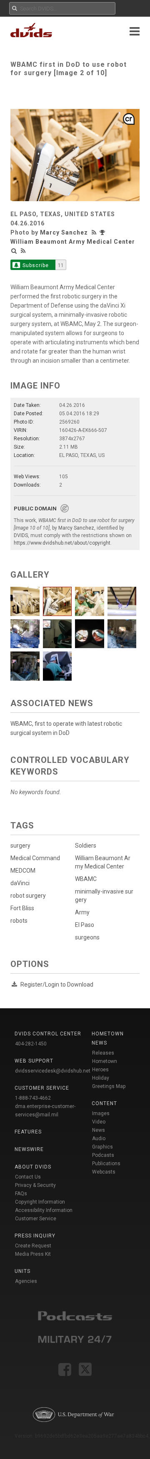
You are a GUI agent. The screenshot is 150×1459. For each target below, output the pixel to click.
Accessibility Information (43, 1210)
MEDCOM (22, 870)
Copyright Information (40, 1202)
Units (22, 1271)
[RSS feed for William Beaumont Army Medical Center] (23, 250)
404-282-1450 (31, 1044)
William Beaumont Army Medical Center (72, 241)
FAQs (21, 1193)
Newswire (29, 1149)
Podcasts (103, 1155)
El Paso (84, 924)
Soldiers (85, 845)
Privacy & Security (35, 1185)
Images (101, 1113)
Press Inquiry (35, 1236)
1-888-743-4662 (33, 1098)
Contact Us (28, 1177)
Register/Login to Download (56, 984)
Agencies (26, 1281)
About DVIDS (33, 1167)
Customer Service (35, 1219)
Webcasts (103, 1172)
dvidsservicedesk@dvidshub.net (52, 1071)
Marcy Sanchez (64, 232)
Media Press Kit (33, 1254)
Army (82, 912)
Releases (103, 1053)
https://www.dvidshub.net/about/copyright (62, 543)
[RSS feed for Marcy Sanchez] (95, 232)
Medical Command (35, 858)
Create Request (33, 1246)
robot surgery (28, 895)
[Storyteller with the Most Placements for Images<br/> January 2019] (103, 232)
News (98, 1130)
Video (98, 1122)
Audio (98, 1138)
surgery (20, 845)
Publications (106, 1163)
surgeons (87, 937)
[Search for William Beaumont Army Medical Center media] (14, 250)
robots (19, 920)
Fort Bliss (22, 908)
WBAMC (86, 879)
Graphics (102, 1147)
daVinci (20, 883)
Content (104, 1103)
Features (28, 1132)
